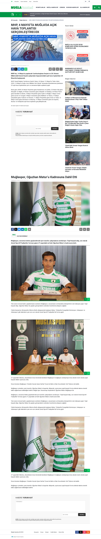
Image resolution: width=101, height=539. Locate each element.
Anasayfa (15, 20)
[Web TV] (85, 1)
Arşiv (30, 1)
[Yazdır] (50, 69)
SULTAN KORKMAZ (22, 236)
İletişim (47, 532)
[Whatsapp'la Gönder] (25, 69)
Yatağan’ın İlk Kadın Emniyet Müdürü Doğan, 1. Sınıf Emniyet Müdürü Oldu (48, 14)
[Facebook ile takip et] (77, 532)
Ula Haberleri (84, 7)
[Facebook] (12, 69)
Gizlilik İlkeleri (53, 532)
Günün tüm (85, 14)
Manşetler (16, 1)
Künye (41, 532)
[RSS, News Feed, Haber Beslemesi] (88, 532)
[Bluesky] (19, 69)
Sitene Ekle (35, 1)
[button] (53, 69)
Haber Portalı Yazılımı (19, 536)
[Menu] (94, 7)
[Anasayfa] (12, 1)
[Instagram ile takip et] (84, 532)
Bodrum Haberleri (72, 7)
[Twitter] (15, 69)
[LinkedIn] (22, 69)
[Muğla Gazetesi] (22, 7)
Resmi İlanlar (40, 7)
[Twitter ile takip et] (81, 532)
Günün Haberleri (24, 1)
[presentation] (16, 15)
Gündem (62, 7)
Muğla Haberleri (52, 7)
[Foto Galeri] (89, 1)
